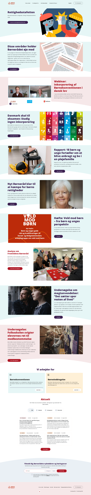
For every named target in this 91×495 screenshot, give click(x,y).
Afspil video (14, 103)
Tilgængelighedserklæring (66, 487)
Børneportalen (57, 487)
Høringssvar (49, 410)
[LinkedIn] (40, 492)
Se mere (58, 236)
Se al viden (45, 449)
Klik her (47, 475)
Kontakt (51, 487)
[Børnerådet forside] (11, 3)
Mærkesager (46, 487)
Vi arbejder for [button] (35, 3)
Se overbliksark (13, 69)
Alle (32, 410)
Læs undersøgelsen (14, 360)
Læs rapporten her (14, 135)
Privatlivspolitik (79, 491)
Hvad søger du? (78, 487)
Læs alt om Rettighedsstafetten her (17, 22)
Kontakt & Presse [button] (53, 3)
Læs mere (12, 204)
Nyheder (40, 410)
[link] (31, 424)
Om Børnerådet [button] (44, 3)
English (69, 3)
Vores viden (41, 487)
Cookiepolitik (73, 491)
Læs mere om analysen (15, 268)
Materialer (60, 410)
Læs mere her (59, 171)
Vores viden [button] (27, 3)
